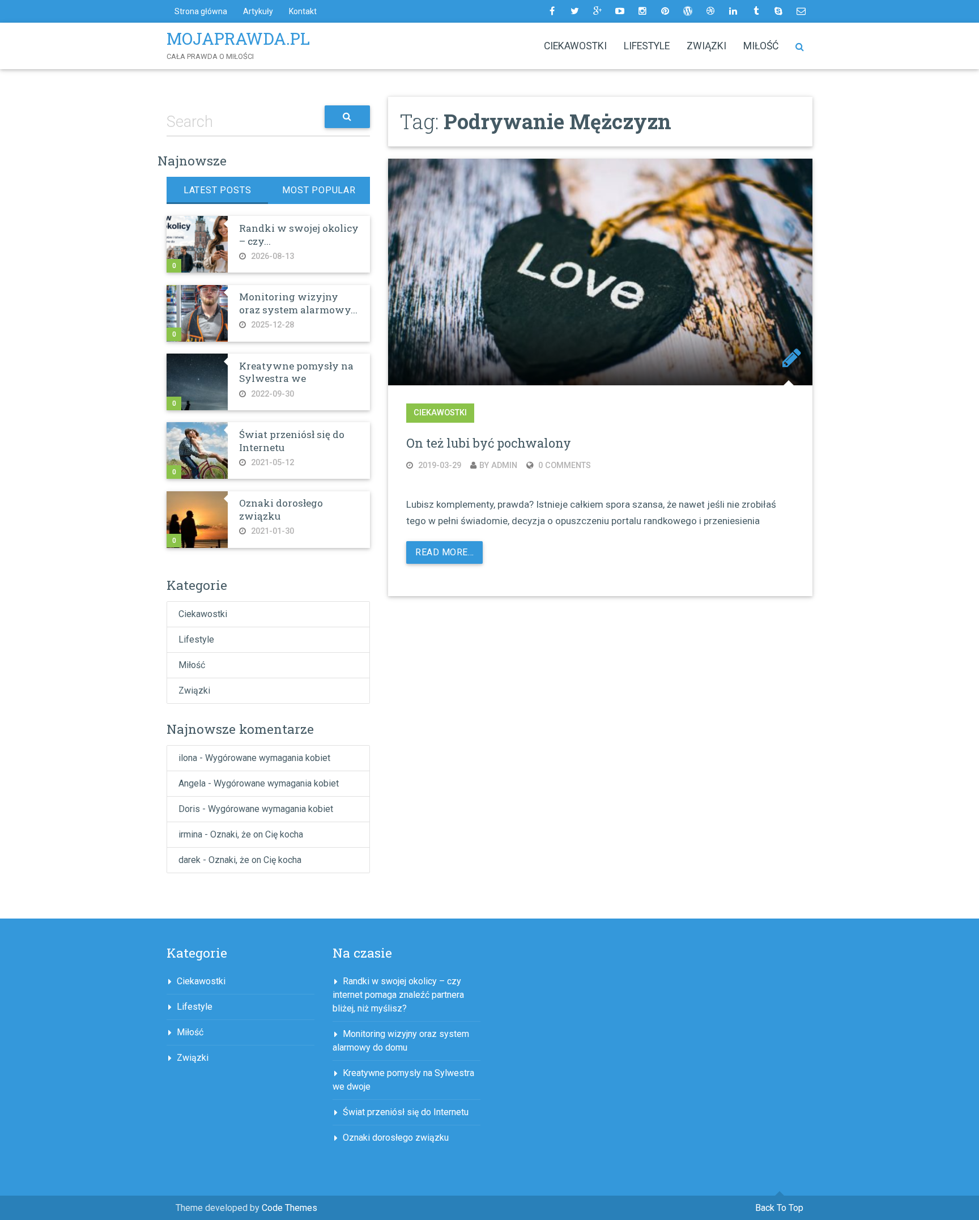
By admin (498, 465)
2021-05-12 (271, 462)
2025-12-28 (271, 325)
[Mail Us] (801, 11)
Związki (706, 46)
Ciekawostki (575, 46)
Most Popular (319, 190)
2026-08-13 (271, 256)
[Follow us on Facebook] (551, 11)
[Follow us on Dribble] (710, 11)
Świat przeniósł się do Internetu (291, 440)
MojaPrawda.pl (238, 38)
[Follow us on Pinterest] (665, 11)
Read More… (444, 552)
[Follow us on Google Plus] (597, 11)
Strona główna (200, 11)
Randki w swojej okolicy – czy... (299, 234)
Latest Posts (218, 190)
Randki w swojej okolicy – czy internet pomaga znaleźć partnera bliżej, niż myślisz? (398, 995)
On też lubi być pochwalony (488, 443)
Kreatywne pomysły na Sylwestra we (296, 372)
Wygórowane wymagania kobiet (267, 758)
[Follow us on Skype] (778, 11)
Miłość (760, 46)
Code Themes (289, 1207)
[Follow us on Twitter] (574, 11)
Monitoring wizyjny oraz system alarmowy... (298, 303)
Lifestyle (647, 46)
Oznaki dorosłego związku (281, 509)
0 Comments (563, 465)
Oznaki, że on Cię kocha (256, 834)
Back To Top (779, 1207)
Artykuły (258, 11)
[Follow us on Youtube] (619, 11)
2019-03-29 (438, 465)
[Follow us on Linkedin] (733, 11)
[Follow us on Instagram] (642, 11)
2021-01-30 (271, 531)
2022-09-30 (271, 394)
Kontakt (303, 11)
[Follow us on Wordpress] (687, 11)
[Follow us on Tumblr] (755, 11)
